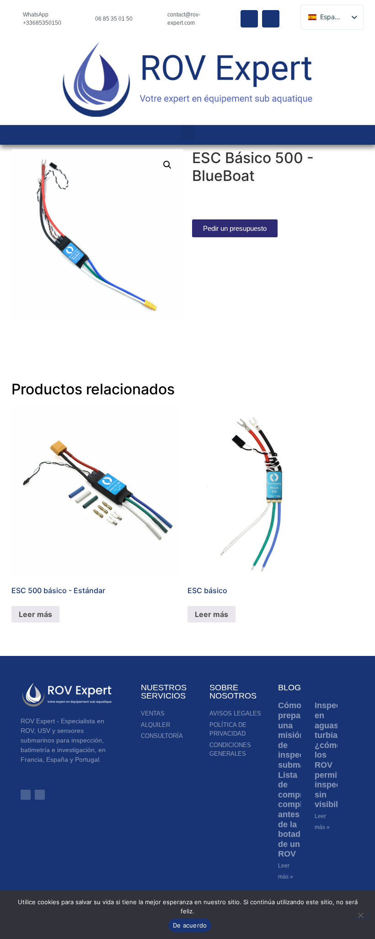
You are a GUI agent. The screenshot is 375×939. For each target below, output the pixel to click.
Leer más (35, 614)
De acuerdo (190, 925)
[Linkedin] (270, 18)
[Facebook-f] (40, 795)
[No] (360, 914)
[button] (187, 132)
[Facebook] (249, 18)
